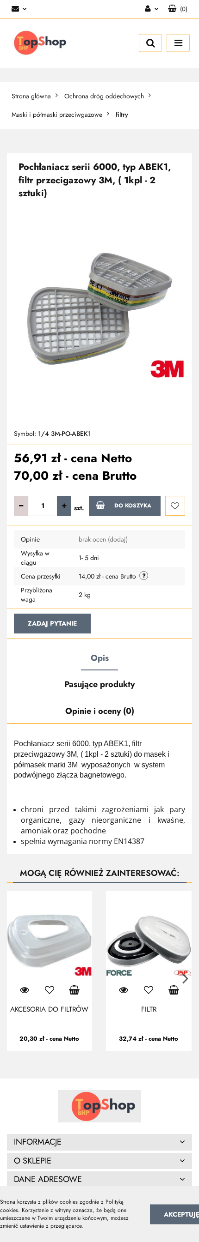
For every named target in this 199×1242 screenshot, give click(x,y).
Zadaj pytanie (52, 623)
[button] (177, 9)
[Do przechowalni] (175, 506)
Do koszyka (132, 505)
